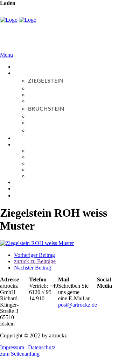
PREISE (37, 157)
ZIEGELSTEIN (46, 81)
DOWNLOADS (46, 170)
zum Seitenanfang (20, 354)
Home (21, 67)
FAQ (33, 151)
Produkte (24, 73)
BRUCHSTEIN (46, 109)
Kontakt (23, 188)
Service (22, 144)
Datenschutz (41, 347)
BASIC (42, 88)
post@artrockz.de (77, 305)
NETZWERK (43, 176)
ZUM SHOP (43, 130)
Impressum (12, 347)
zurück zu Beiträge (35, 261)
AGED (42, 123)
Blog (19, 182)
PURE (41, 95)
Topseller (24, 138)
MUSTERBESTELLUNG (58, 163)
